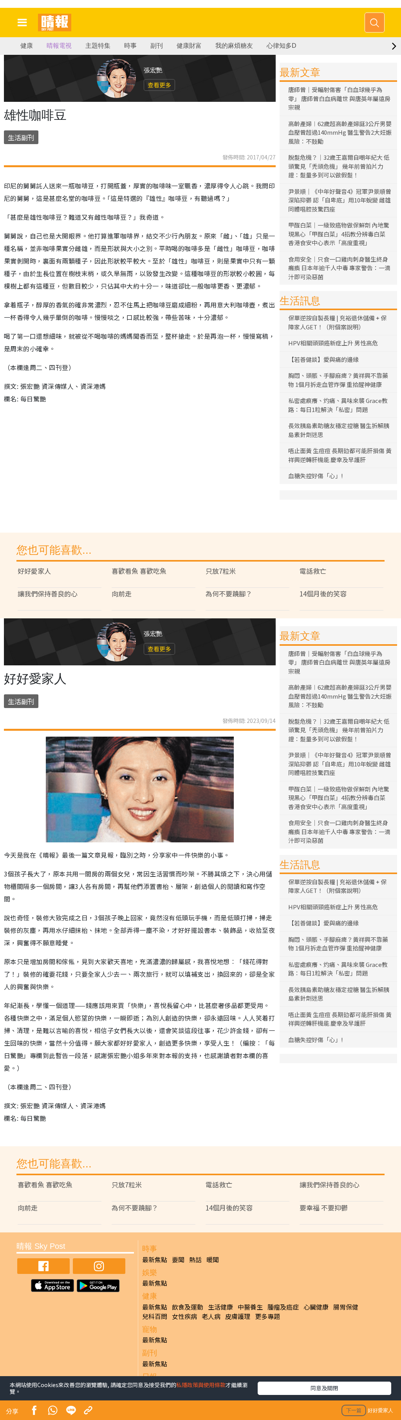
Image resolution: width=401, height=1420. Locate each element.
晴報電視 (59, 45)
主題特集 (97, 45)
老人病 (211, 1316)
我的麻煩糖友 (234, 45)
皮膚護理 (237, 1316)
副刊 (156, 45)
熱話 (195, 1259)
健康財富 (189, 45)
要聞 (178, 1259)
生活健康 (220, 1307)
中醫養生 (250, 1307)
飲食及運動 (187, 1307)
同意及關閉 (324, 1388)
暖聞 (212, 1259)
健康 (26, 45)
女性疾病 (184, 1316)
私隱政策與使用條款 (201, 1385)
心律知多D (281, 45)
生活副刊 (21, 137)
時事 (130, 45)
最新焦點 (154, 1259)
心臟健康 (316, 1307)
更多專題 (267, 1316)
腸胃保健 (345, 1307)
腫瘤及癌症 (283, 1307)
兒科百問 (154, 1316)
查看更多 (159, 85)
